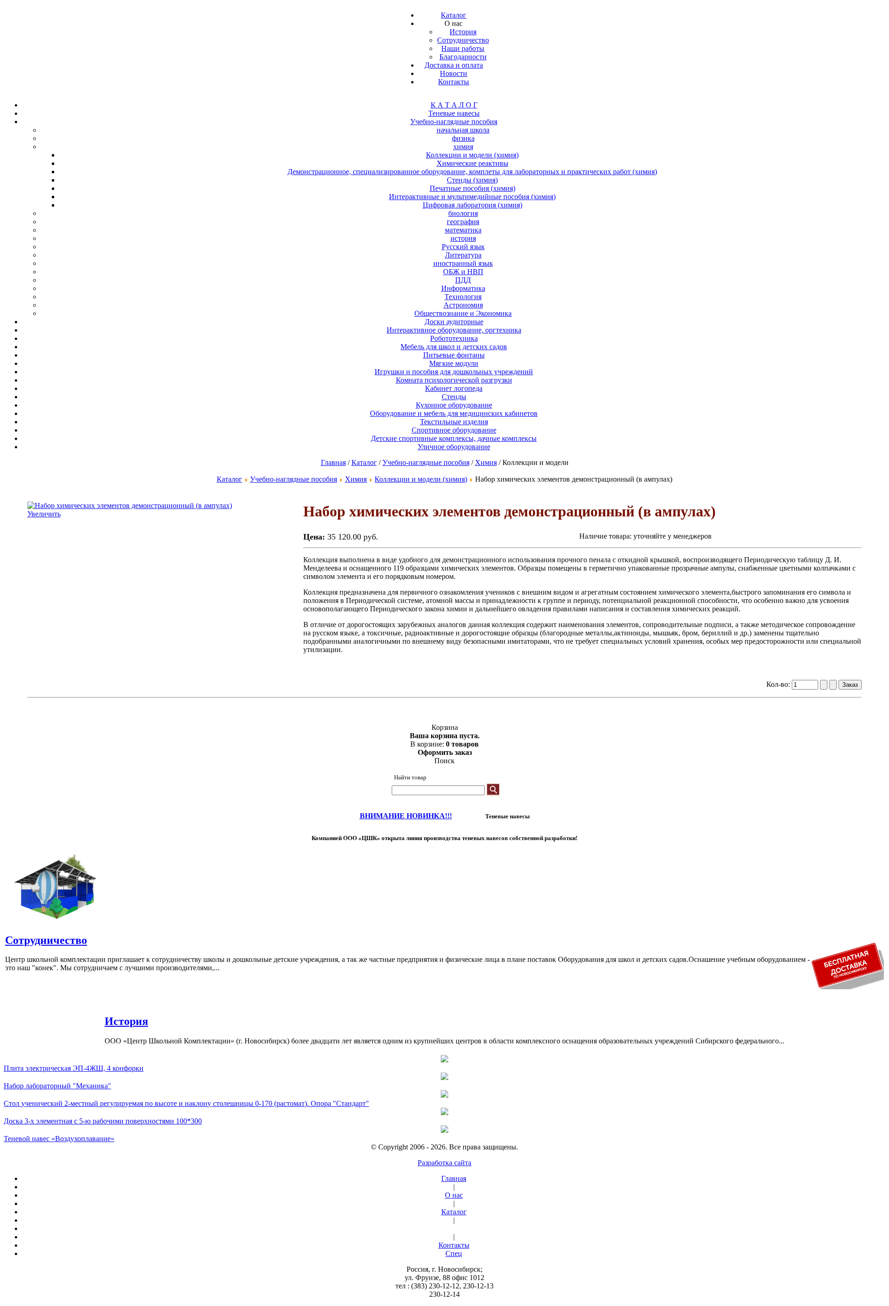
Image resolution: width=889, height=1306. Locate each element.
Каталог (364, 462)
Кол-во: (779, 684)
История (126, 1021)
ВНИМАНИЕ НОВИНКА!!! (406, 816)
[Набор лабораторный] (444, 1077)
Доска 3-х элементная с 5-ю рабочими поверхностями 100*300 (103, 1121)
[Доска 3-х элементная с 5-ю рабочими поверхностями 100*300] (444, 1112)
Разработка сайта (444, 1163)
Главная (333, 462)
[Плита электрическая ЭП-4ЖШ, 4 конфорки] (444, 1059)
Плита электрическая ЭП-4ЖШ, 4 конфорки (74, 1068)
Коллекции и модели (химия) (421, 479)
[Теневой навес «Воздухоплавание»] (444, 1130)
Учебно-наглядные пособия (426, 462)
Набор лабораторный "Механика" (57, 1086)
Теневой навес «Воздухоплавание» (59, 1139)
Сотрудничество (46, 940)
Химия (486, 462)
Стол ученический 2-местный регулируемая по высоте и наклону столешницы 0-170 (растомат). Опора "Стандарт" (186, 1103)
